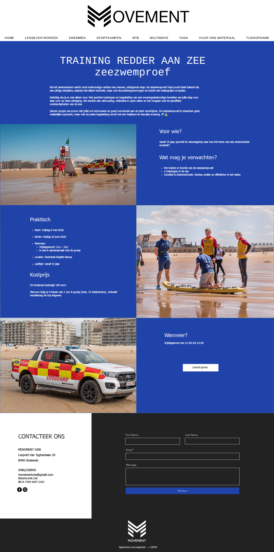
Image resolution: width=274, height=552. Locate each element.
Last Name (191, 435)
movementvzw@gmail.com (35, 475)
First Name (132, 435)
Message (131, 464)
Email (129, 450)
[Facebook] (19, 489)
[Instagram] (25, 489)
